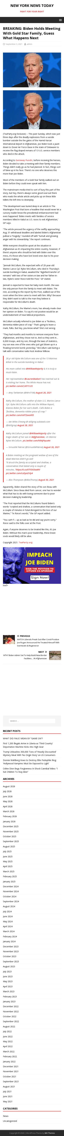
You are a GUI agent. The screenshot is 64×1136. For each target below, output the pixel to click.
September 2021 (11, 1081)
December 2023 (10, 946)
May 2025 (8, 861)
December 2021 (10, 1066)
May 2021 (8, 1101)
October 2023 (9, 956)
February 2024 (10, 936)
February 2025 (10, 876)
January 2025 (9, 881)
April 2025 (8, 866)
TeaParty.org (25, 542)
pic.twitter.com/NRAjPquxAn (36, 440)
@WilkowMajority (34, 368)
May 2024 (8, 921)
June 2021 (8, 1096)
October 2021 (9, 1076)
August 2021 (9, 1086)
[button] (60, 20)
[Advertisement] (32, 611)
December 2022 (10, 1006)
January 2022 (9, 1061)
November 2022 (11, 1011)
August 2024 (9, 906)
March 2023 (8, 991)
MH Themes (50, 1133)
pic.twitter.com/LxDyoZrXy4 (19, 473)
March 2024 (8, 931)
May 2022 (8, 1041)
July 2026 (7, 791)
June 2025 (8, 856)
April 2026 (8, 806)
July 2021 (7, 1091)
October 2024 (9, 896)
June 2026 (8, 796)
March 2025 (8, 871)
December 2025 (10, 826)
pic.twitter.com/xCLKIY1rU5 (19, 385)
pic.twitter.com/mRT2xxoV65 (20, 415)
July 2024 (7, 911)
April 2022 (8, 1046)
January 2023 (9, 1001)
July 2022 (7, 1031)
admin (29, 44)
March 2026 (8, 811)
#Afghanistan (38, 436)
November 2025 (11, 831)
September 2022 (11, 1021)
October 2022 (9, 1016)
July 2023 (7, 971)
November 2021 (11, 1071)
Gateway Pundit (24, 160)
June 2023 (8, 976)
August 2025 (9, 846)
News (5, 1116)
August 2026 (9, 786)
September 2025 (11, 841)
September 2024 (11, 901)
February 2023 (10, 996)
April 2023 (8, 986)
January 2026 (9, 821)
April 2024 (8, 926)
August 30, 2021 (46, 479)
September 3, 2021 (14, 44)
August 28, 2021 (43, 392)
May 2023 (8, 981)
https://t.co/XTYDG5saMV (28, 469)
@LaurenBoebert (32, 378)
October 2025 (9, 836)
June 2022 (8, 1036)
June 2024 (8, 916)
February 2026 (10, 816)
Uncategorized (10, 1121)
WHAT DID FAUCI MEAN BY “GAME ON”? (23, 738)
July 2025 (7, 851)
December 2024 (10, 886)
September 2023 (11, 961)
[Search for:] (32, 721)
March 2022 (8, 1051)
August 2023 (9, 966)
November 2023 (11, 951)
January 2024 (9, 941)
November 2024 (11, 891)
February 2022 (10, 1056)
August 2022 (9, 1026)
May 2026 (8, 801)
